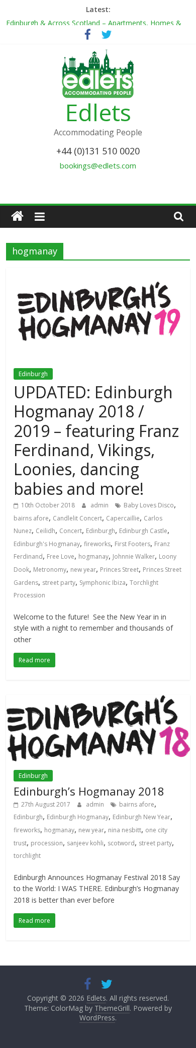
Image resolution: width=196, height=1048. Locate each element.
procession (47, 843)
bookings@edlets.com (98, 165)
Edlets (98, 112)
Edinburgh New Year (141, 817)
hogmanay (93, 556)
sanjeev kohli (85, 843)
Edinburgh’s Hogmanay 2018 (89, 791)
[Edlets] (17, 216)
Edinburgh (33, 374)
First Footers (132, 544)
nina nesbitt (124, 830)
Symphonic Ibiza (102, 582)
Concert (70, 531)
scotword (121, 843)
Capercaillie (123, 518)
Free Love (60, 556)
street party (58, 582)
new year (83, 569)
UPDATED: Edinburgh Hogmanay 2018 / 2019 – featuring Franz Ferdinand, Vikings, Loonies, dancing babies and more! (96, 440)
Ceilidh (45, 531)
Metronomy (49, 569)
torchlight (27, 855)
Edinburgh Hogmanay (78, 817)
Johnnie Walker (134, 556)
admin (100, 505)
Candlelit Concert (77, 518)
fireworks (97, 544)
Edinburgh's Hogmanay (47, 544)
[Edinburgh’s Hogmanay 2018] (98, 701)
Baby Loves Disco (149, 505)
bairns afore (31, 518)
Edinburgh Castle (143, 531)
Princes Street (119, 569)
